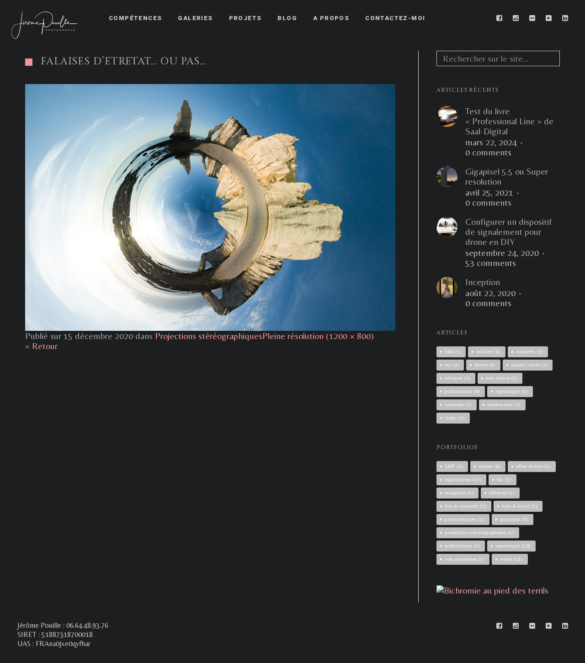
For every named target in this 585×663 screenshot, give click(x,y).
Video (511, 559)
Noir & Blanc (519, 506)
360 (453, 351)
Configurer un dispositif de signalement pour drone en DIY (508, 232)
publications (462, 391)
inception (459, 492)
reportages (511, 391)
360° (454, 466)
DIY (452, 364)
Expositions (463, 479)
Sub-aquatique (464, 559)
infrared (457, 378)
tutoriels (458, 404)
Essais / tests (529, 364)
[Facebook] (499, 18)
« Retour (41, 345)
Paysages (514, 519)
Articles (488, 351)
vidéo (455, 417)
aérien (489, 466)
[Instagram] (516, 18)
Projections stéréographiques (208, 335)
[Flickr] (532, 18)
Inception (482, 282)
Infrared (502, 492)
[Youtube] (548, 18)
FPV (504, 479)
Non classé (501, 378)
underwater (504, 404)
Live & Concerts (465, 506)
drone (484, 364)
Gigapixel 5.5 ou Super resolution (506, 176)
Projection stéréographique (479, 532)
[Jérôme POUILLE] (492, 590)
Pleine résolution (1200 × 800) (318, 335)
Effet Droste (533, 466)
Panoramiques (464, 519)
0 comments (488, 152)
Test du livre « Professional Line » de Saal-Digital (509, 121)
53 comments (490, 263)
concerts (529, 351)
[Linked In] (565, 18)
